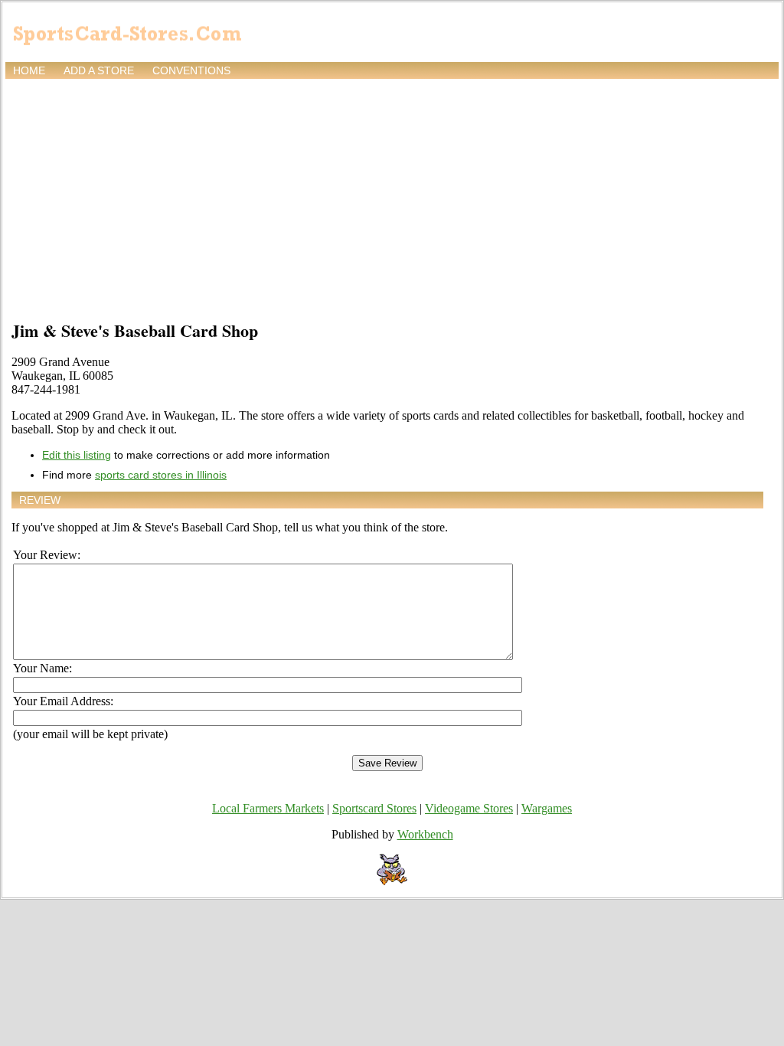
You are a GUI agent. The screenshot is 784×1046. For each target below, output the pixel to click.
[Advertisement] (392, 197)
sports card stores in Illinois (161, 475)
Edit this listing (76, 455)
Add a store (99, 70)
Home (29, 70)
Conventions (191, 70)
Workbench (425, 834)
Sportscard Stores (374, 808)
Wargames (546, 808)
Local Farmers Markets (268, 808)
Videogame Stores (469, 808)
